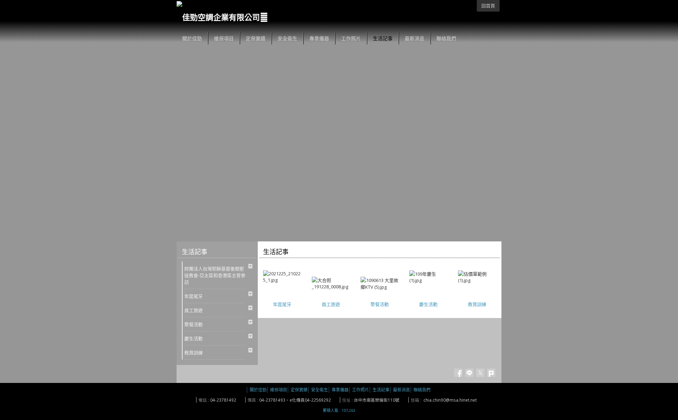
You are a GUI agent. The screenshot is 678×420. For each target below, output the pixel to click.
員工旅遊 (331, 304)
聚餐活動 (379, 304)
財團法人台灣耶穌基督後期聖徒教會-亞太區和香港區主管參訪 (214, 275)
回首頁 (488, 5)
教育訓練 (477, 304)
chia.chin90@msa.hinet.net (450, 400)
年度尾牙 (282, 304)
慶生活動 (428, 304)
